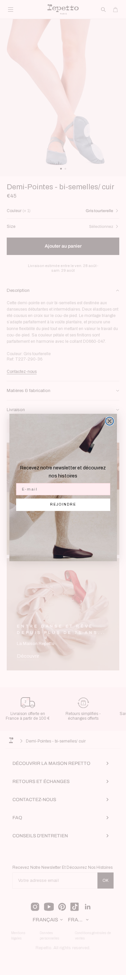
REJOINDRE (63, 504)
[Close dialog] (110, 421)
